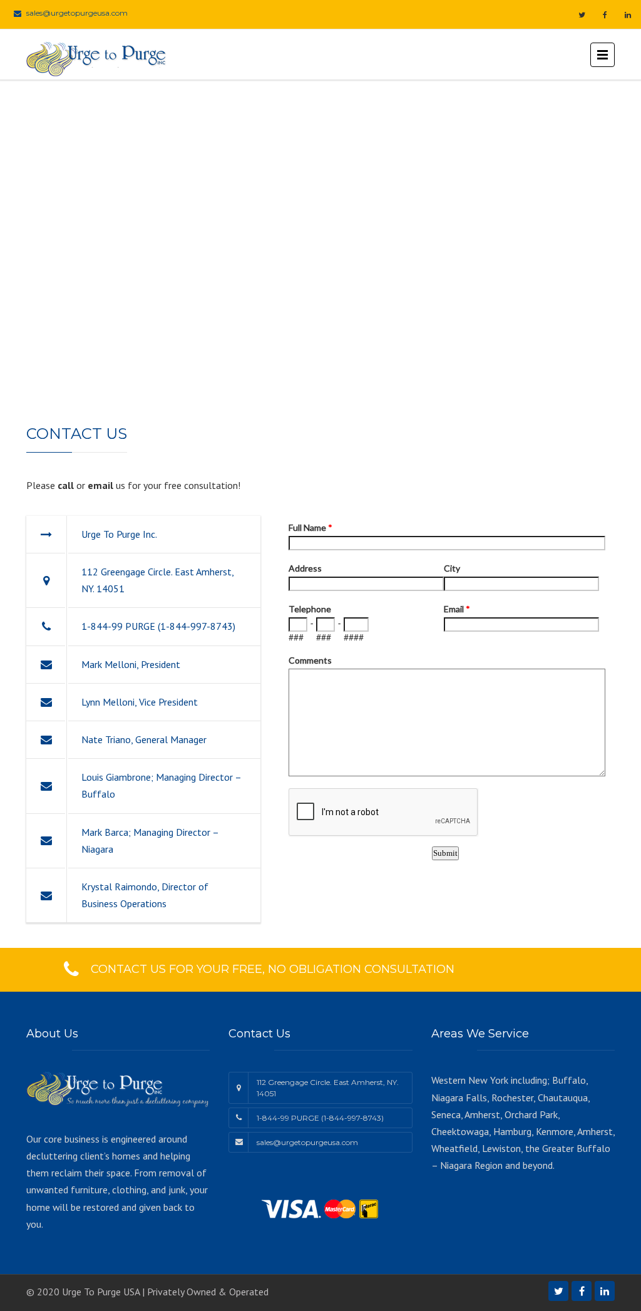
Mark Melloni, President (130, 664)
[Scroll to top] (575, 1244)
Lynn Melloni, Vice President (139, 702)
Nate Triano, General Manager (144, 739)
